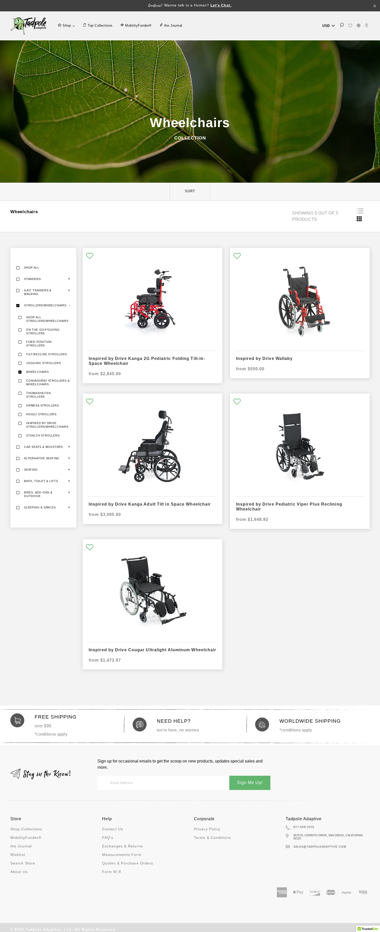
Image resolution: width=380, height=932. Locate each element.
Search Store (22, 863)
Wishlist (17, 855)
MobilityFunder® (26, 837)
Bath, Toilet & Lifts (41, 481)
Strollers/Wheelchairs (45, 305)
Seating (31, 469)
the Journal (21, 846)
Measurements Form (121, 855)
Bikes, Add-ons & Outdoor (38, 494)
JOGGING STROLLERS (43, 363)
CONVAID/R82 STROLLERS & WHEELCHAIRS (48, 382)
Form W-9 (111, 872)
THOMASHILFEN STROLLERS (38, 394)
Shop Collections (26, 829)
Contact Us (112, 829)
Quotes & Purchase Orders (127, 863)
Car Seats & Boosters (43, 446)
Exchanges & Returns (122, 846)
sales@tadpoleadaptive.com (319, 846)
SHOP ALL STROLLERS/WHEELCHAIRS (47, 319)
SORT (190, 191)
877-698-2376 (303, 827)
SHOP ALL (31, 267)
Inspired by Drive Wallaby (264, 358)
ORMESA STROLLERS (42, 405)
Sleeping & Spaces (40, 507)
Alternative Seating (41, 458)
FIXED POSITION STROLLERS (39, 343)
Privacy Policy (207, 829)
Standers (32, 278)
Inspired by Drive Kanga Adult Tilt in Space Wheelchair (150, 504)
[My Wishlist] (350, 26)
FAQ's (107, 837)
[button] (89, 256)
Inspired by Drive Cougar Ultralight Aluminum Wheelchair (152, 650)
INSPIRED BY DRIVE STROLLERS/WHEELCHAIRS (47, 424)
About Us (19, 872)
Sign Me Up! (250, 782)
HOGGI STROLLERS (41, 414)
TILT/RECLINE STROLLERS (46, 354)
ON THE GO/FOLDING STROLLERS (43, 331)
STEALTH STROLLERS (43, 435)
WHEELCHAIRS (37, 371)
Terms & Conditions (212, 837)
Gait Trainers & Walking (37, 292)
